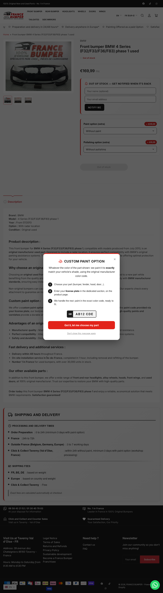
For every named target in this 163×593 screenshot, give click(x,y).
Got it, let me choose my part (81, 325)
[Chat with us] (155, 585)
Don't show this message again (81, 333)
